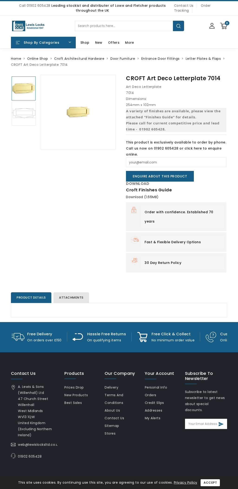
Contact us (23, 373)
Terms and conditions (114, 399)
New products (76, 395)
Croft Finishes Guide (149, 190)
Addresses (153, 410)
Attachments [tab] (71, 297)
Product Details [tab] (31, 297)
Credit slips (154, 402)
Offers (113, 42)
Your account (159, 373)
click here (193, 148)
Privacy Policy (185, 482)
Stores (110, 433)
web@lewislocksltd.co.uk (39, 444)
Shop (84, 42)
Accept (210, 482)
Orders (150, 395)
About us (112, 410)
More (129, 42)
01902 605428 (30, 456)
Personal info (156, 387)
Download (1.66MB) (142, 197)
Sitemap (112, 425)
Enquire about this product (160, 176)
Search (178, 26)
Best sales (73, 402)
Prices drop (74, 387)
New (98, 42)
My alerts (153, 418)
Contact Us (184, 5)
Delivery (111, 387)
